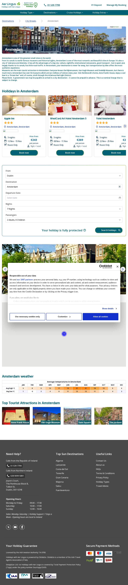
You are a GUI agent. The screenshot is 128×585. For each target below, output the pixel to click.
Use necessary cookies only (27, 317)
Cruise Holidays (74, 12)
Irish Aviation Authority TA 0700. (33, 552)
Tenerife (60, 473)
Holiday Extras (99, 12)
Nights (9, 204)
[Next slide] (122, 269)
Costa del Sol (62, 469)
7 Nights (11, 208)
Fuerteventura (62, 490)
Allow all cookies (100, 317)
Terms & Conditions (105, 473)
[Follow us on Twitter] (8, 527)
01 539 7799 (16, 465)
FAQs (98, 469)
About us (100, 465)
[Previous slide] (5, 269)
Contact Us (101, 460)
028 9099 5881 (17, 475)
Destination (11, 181)
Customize (62, 317)
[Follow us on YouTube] (15, 527)
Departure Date (13, 193)
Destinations (50, 12)
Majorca (60, 481)
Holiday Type (26, 12)
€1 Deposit (96, 5)
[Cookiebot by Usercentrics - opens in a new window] (101, 266)
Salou (58, 486)
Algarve (59, 460)
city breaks (31, 21)
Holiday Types (102, 481)
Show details (108, 308)
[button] (125, 126)
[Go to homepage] (22, 5)
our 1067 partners (25, 280)
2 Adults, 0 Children (16, 220)
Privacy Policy (102, 477)
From (8, 170)
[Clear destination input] (119, 186)
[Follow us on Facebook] (22, 527)
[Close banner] (117, 266)
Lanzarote (61, 465)
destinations (8, 21)
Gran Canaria (62, 477)
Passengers (11, 215)
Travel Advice (102, 486)
